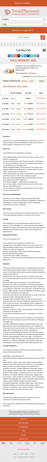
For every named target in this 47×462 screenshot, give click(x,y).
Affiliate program (24, 449)
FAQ (23, 431)
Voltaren (31, 81)
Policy (23, 435)
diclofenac (33, 73)
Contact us (23, 439)
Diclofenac (24, 81)
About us (23, 419)
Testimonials (24, 427)
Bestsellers (23, 423)
